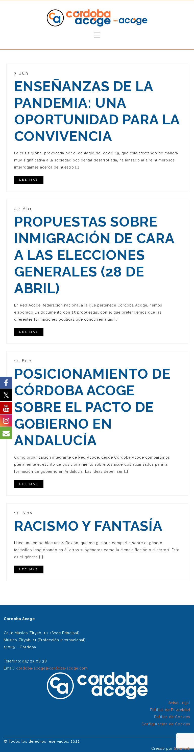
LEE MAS (28, 179)
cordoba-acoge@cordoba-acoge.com (52, 668)
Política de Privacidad (170, 710)
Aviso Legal (179, 703)
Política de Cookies (172, 717)
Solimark (182, 748)
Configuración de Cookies (165, 724)
